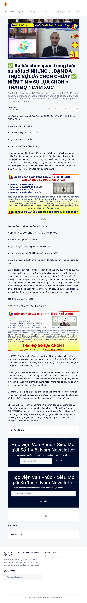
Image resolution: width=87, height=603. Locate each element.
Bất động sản (61, 12)
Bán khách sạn (50, 12)
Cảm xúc (71, 12)
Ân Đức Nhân (13, 107)
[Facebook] (41, 516)
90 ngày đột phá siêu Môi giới (26, 12)
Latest (6, 12)
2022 (12, 12)
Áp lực (41, 12)
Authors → (12, 526)
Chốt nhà (79, 12)
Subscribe (59, 461)
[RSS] (46, 516)
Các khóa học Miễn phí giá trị (57, 557)
